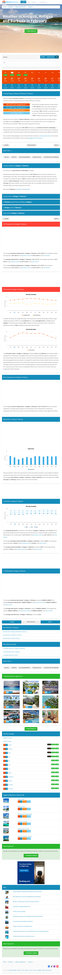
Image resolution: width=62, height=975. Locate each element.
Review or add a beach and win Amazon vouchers (26, 901)
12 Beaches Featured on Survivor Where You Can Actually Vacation (31, 931)
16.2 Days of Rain (17, 113)
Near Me (43, 56)
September (11, 776)
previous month (26, 255)
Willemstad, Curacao (23, 829)
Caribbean (10, 6)
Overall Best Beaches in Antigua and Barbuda (14, 648)
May (32, 72)
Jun (39, 72)
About (19, 970)
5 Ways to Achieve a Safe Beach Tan (22, 926)
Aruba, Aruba (21, 806)
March (46, 136)
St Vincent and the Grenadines (51, 157)
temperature (18, 189)
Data (22, 970)
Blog (28, 2)
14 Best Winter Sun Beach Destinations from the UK (27, 891)
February (10, 749)
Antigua (30, 6)
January (41, 136)
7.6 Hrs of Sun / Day (16, 110)
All (57, 56)
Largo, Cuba (21, 799)
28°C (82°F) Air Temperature (16, 104)
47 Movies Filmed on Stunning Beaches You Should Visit (28, 916)
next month (46, 255)
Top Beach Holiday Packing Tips (21, 906)
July (9, 769)
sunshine (27, 189)
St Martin (13, 157)
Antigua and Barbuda (20, 6)
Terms (30, 970)
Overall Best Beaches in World (10, 655)
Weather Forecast (7, 738)
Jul (45, 72)
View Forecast (31, 31)
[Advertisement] (31, 280)
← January (5, 145)
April (49, 136)
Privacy (35, 970)
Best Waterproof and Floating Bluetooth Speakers (27, 896)
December (10, 788)
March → (57, 145)
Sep (59, 72)
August (9, 773)
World (4, 6)
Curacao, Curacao (22, 821)
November (10, 784)
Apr (25, 72)
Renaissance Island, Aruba (25, 814)
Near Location (50, 56)
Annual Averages (7, 741)
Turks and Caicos (37, 157)
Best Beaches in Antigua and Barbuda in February (15, 631)
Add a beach (49, 970)
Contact (26, 970)
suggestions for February (35, 138)
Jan (5, 72)
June (9, 765)
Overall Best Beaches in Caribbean (11, 652)
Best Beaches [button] (42, 2)
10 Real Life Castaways (19, 911)
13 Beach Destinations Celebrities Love (23, 936)
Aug (52, 72)
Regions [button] (34, 2)
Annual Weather (31, 145)
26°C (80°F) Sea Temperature (16, 107)
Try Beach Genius (31, 855)
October (10, 780)
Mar (19, 72)
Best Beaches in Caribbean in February (12, 635)
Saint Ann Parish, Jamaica (25, 836)
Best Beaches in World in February (11, 638)
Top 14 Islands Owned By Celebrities (23, 921)
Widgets (40, 970)
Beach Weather (13, 970)
